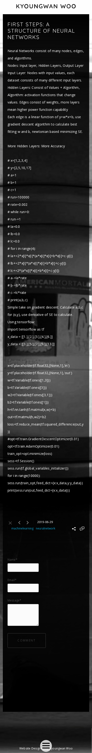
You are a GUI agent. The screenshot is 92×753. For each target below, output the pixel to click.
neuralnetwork (45, 528)
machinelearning (22, 528)
